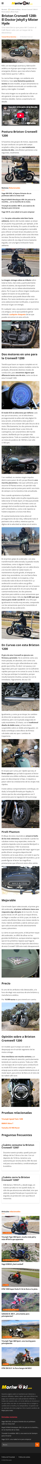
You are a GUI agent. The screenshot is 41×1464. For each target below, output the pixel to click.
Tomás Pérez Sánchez (9, 37)
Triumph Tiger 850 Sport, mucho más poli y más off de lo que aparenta (19, 1238)
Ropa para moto (7, 1410)
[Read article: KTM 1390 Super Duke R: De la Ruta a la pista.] (20, 1277)
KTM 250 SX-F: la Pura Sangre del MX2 (16, 1368)
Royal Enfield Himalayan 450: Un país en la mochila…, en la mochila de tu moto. (18, 200)
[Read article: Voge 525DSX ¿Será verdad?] (20, 1252)
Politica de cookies (24, 1457)
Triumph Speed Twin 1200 (12, 1119)
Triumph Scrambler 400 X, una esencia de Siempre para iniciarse (18, 207)
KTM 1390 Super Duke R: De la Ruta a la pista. (20, 1289)
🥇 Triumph (7, 1233)
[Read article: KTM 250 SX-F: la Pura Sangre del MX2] (20, 1356)
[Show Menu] (3, 3)
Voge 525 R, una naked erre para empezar (18, 212)
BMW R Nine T (7, 1123)
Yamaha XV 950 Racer (11, 1128)
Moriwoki (4, 9)
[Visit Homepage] (22, 3)
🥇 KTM (5, 1285)
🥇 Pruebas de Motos (14, 9)
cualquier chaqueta (17, 314)
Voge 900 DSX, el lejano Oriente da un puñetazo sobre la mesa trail (16, 194)
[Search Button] (37, 1445)
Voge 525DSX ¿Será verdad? (12, 1264)
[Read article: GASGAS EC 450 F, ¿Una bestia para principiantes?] (20, 1302)
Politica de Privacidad (8, 1457)
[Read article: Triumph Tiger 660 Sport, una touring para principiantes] (20, 1329)
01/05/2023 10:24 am (26, 37)
